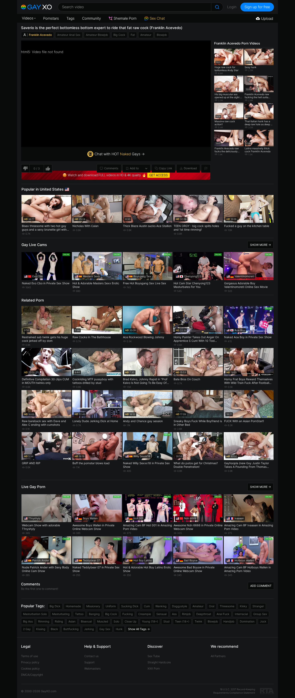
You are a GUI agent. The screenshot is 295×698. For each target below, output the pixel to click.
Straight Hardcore (159, 662)
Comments (111, 168)
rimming (43, 621)
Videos (27, 18)
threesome (227, 606)
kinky (243, 606)
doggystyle (179, 606)
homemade (73, 606)
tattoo (79, 614)
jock (263, 621)
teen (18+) (182, 621)
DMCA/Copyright (32, 674)
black (54, 629)
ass (174, 614)
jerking (89, 629)
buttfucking (71, 629)
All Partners (218, 656)
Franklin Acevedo (40, 34)
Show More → (260, 244)
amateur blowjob (97, 34)
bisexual (86, 621)
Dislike (25, 168)
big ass (28, 621)
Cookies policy (30, 668)
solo (116, 621)
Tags (70, 18)
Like (48, 168)
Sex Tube (154, 656)
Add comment (261, 585)
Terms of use (29, 656)
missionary (93, 606)
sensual (161, 614)
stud (166, 621)
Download (190, 168)
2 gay (27, 629)
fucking (127, 614)
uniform (111, 606)
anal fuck (223, 614)
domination (247, 621)
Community (91, 18)
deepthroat (203, 614)
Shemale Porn (125, 18)
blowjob (162, 34)
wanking (161, 606)
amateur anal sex (68, 34)
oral (211, 606)
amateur (145, 34)
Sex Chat (157, 18)
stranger (258, 606)
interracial (241, 614)
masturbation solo (35, 614)
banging (94, 614)
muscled (102, 621)
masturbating (61, 614)
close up (130, 621)
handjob (228, 621)
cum (147, 606)
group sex (260, 614)
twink (198, 621)
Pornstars (51, 18)
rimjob (186, 614)
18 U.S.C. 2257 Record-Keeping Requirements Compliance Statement (234, 691)
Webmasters (92, 668)
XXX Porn (154, 668)
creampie (144, 614)
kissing (40, 629)
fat (133, 34)
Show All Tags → (139, 629)
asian (71, 621)
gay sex (104, 629)
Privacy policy (30, 662)
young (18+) (150, 621)
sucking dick (129, 606)
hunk (119, 629)
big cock (119, 34)
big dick (55, 606)
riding (59, 621)
